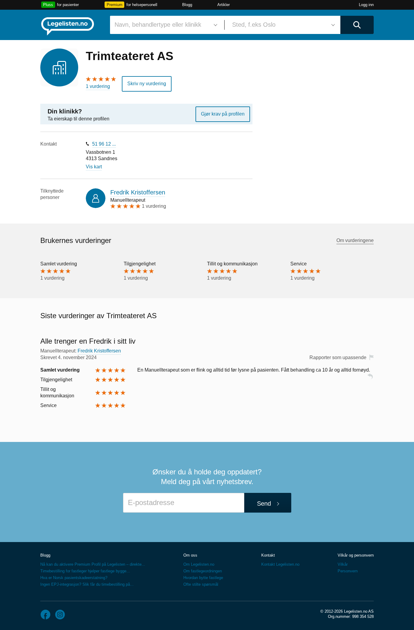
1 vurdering (98, 86)
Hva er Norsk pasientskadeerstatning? (73, 577)
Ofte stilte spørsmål (200, 584)
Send (264, 503)
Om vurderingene (355, 240)
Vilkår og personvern (356, 555)
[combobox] (165, 25)
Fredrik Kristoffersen (137, 192)
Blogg (187, 4)
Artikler (223, 4)
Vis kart (94, 166)
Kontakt (268, 555)
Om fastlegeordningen (202, 571)
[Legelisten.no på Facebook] (45, 614)
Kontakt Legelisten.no (280, 564)
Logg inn (366, 4)
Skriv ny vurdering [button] (146, 83)
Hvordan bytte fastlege (203, 577)
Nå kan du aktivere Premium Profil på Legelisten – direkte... (92, 564)
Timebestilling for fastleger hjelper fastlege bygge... (85, 571)
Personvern (348, 571)
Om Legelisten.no (198, 564)
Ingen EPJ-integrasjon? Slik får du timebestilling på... (87, 584)
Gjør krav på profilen (223, 113)
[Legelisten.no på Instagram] (60, 614)
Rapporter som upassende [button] (337, 357)
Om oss (190, 555)
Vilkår (343, 564)
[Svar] (370, 379)
